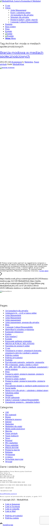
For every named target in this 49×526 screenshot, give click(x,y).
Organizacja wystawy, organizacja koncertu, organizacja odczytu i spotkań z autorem (23, 351)
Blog (7, 325)
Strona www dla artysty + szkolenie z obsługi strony (26, 390)
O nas (7, 348)
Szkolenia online (12, 393)
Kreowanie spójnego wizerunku (18, 341)
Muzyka (8, 431)
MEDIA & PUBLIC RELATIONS (19, 343)
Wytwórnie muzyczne (14, 459)
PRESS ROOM (11, 447)
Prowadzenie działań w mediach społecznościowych (26, 386)
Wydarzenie (10, 454)
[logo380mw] (20, 1)
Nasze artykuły (11, 433)
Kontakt (8, 339)
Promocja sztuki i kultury (15, 379)
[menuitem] (27, 5)
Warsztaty (9, 395)
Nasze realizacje (12, 436)
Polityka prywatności (14, 357)
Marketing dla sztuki (13, 426)
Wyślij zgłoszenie (12, 397)
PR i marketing (11, 443)
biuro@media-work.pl (8, 493)
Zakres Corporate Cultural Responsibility (22, 400)
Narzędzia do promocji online (17, 346)
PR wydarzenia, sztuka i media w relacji (21, 365)
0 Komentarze (16, 62)
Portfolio (8, 360)
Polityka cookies (12, 355)
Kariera (8, 334)
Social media (10, 388)
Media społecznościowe (15, 429)
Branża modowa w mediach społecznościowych (21, 54)
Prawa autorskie (11, 445)
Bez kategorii (10, 415)
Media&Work (18, 64)
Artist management (13, 320)
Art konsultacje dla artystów (16, 311)
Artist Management (13, 315)
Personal (8, 440)
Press (7, 372)
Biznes (8, 417)
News (7, 438)
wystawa (9, 457)
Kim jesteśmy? (11, 336)
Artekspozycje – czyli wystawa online (21, 313)
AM (7, 412)
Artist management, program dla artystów (22, 322)
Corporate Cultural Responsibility (19, 327)
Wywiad (8, 461)
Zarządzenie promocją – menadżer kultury (22, 402)
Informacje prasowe (13, 419)
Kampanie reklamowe (14, 332)
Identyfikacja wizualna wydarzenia (19, 329)
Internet (8, 422)
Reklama (9, 452)
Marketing (28, 62)
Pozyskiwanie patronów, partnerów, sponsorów (24, 362)
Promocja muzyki (12, 450)
